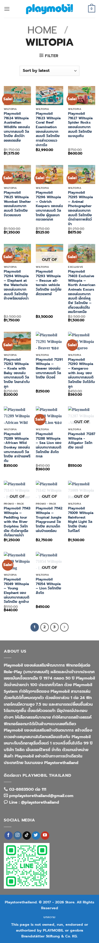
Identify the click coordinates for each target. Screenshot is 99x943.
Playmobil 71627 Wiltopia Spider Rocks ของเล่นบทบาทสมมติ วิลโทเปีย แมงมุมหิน (80, 124)
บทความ (49, 917)
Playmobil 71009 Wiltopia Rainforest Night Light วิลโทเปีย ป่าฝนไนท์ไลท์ (80, 519)
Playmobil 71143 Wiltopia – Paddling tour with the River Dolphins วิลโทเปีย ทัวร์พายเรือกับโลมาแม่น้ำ (17, 522)
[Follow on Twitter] (36, 835)
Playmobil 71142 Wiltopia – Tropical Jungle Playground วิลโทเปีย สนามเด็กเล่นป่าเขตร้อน (49, 519)
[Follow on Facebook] (8, 835)
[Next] (64, 627)
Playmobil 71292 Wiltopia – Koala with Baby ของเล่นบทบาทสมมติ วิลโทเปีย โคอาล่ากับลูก (17, 373)
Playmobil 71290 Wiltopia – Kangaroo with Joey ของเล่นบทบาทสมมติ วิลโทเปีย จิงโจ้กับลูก (81, 373)
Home (42, 30)
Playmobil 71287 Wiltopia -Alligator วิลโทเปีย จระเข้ (81, 441)
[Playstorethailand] (49, 9)
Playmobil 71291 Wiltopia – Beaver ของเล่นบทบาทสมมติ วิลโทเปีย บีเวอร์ (49, 368)
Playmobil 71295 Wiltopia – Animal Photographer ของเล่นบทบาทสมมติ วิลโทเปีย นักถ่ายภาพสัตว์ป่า (80, 208)
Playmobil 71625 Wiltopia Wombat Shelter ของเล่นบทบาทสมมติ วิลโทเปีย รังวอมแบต (17, 203)
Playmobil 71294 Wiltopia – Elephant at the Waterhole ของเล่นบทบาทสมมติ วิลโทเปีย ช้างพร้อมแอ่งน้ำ (16, 285)
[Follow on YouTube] (45, 835)
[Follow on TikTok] (27, 835)
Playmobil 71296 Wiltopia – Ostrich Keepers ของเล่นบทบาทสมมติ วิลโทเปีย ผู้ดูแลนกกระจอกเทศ (49, 206)
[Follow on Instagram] (17, 835)
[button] (7, 9)
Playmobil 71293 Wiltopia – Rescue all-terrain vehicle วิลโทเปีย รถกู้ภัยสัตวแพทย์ (48, 282)
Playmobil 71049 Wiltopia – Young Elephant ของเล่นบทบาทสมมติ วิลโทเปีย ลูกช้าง (16, 590)
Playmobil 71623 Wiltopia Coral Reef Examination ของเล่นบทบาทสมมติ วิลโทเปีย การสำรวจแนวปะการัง (48, 129)
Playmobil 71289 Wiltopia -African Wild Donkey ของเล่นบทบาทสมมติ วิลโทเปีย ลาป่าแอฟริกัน (17, 447)
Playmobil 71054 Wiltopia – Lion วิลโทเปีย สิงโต (48, 586)
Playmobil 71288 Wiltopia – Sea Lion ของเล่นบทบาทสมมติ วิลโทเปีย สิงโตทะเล (48, 445)
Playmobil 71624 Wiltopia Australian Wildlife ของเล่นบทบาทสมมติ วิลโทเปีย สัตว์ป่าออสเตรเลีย (17, 127)
